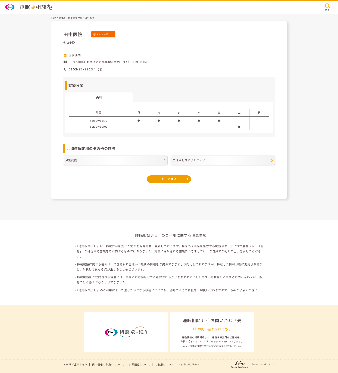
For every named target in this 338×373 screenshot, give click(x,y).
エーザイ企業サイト (75, 364)
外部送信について (140, 364)
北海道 (62, 17)
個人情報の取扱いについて (108, 364)
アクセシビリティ (189, 364)
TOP (53, 17)
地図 (144, 62)
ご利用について (164, 364)
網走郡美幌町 (75, 17)
